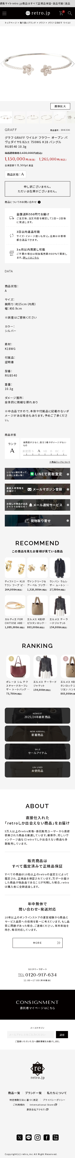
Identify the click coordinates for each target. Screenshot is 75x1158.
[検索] (70, 13)
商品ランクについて (61, 461)
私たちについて (57, 1093)
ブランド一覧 (33, 1093)
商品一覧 (14, 1093)
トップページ (11, 22)
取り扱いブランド (28, 22)
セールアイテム (37, 751)
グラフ (42, 22)
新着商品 (37, 733)
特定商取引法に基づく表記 (24, 1099)
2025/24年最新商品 (37, 715)
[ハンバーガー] (4, 13)
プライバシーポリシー (54, 1099)
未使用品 (37, 769)
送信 (62, 1034)
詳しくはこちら (31, 257)
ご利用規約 (19, 1104)
